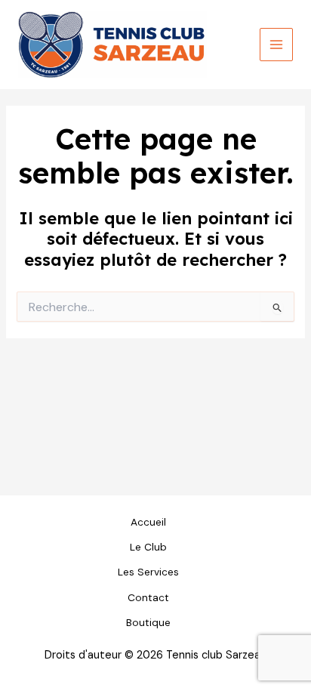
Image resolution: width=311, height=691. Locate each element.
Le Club (148, 547)
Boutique (148, 622)
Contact (148, 597)
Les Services (148, 571)
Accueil (148, 522)
